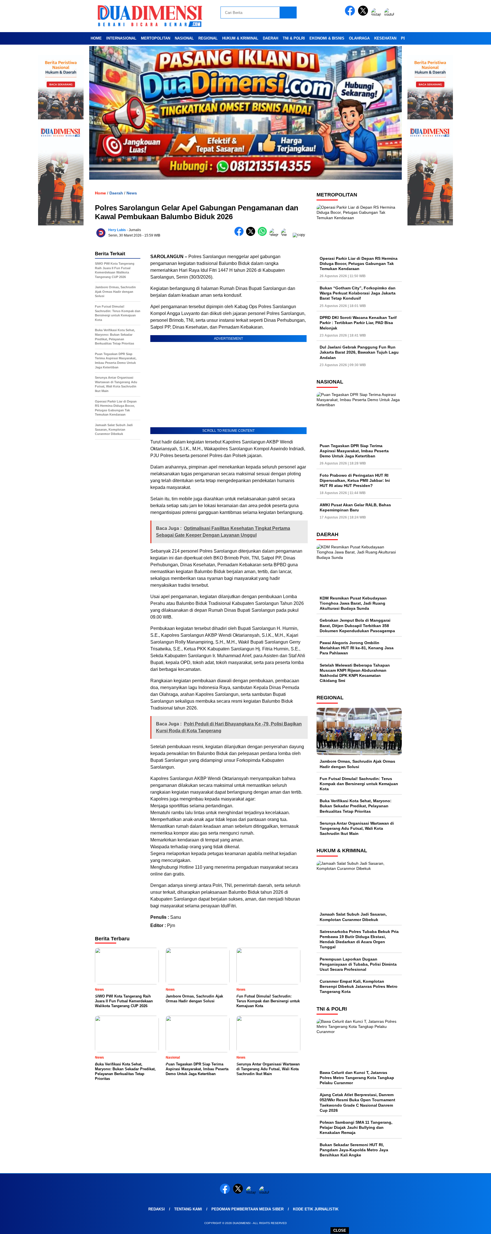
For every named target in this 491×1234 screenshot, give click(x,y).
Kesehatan (385, 38)
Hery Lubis (117, 230)
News (131, 193)
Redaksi (156, 1209)
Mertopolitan (155, 38)
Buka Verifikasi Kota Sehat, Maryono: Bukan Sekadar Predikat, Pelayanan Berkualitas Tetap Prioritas (356, 806)
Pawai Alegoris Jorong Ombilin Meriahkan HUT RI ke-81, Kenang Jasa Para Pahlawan (357, 647)
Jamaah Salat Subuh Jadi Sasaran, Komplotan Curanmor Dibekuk (353, 917)
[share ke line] (287, 235)
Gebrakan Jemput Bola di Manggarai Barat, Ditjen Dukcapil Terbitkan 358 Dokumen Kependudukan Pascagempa (357, 625)
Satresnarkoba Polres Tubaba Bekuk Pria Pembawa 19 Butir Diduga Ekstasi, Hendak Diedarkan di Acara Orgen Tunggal (359, 939)
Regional (208, 38)
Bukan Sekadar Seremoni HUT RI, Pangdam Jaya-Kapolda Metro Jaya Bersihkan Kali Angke (354, 1149)
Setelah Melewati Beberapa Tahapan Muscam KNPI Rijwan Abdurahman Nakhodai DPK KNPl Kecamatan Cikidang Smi (355, 673)
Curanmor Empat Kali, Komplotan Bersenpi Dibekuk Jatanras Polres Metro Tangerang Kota (359, 986)
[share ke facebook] (240, 235)
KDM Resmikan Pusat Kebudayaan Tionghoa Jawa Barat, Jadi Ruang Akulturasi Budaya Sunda (353, 603)
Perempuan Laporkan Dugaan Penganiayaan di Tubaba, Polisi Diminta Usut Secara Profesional (358, 964)
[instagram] (377, 14)
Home (96, 38)
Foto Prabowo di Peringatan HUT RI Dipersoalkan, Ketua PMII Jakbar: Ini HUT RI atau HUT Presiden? (355, 480)
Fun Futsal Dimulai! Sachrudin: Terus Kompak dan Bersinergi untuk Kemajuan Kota (359, 783)
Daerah (270, 38)
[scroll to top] (471, 1225)
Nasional (184, 38)
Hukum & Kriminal (240, 38)
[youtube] (390, 14)
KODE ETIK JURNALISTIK (315, 1209)
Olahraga (359, 38)
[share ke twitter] (252, 235)
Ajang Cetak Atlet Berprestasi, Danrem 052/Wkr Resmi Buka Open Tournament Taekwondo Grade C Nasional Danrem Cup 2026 (357, 1102)
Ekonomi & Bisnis (326, 38)
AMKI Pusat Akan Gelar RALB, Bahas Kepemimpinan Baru (355, 507)
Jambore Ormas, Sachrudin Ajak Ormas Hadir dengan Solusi (357, 764)
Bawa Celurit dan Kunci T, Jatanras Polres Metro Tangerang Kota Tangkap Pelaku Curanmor (357, 1077)
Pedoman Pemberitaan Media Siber (247, 1209)
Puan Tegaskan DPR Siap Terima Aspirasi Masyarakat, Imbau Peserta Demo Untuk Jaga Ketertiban (354, 450)
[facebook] (351, 14)
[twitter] (364, 14)
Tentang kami (188, 1209)
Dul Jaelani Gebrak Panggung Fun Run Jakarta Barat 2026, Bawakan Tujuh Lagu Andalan (359, 352)
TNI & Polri (294, 38)
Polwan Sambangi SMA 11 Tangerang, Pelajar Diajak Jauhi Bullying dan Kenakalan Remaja (356, 1127)
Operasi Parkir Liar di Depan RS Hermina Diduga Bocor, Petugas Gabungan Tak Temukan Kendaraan (359, 263)
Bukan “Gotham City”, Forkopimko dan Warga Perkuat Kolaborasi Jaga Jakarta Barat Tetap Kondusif (358, 293)
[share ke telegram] (275, 235)
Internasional (121, 38)
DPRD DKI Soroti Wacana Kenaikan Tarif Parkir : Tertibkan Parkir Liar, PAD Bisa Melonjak (358, 322)
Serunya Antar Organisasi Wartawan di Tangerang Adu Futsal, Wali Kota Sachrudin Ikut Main (357, 828)
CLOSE (339, 1230)
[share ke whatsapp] (263, 235)
